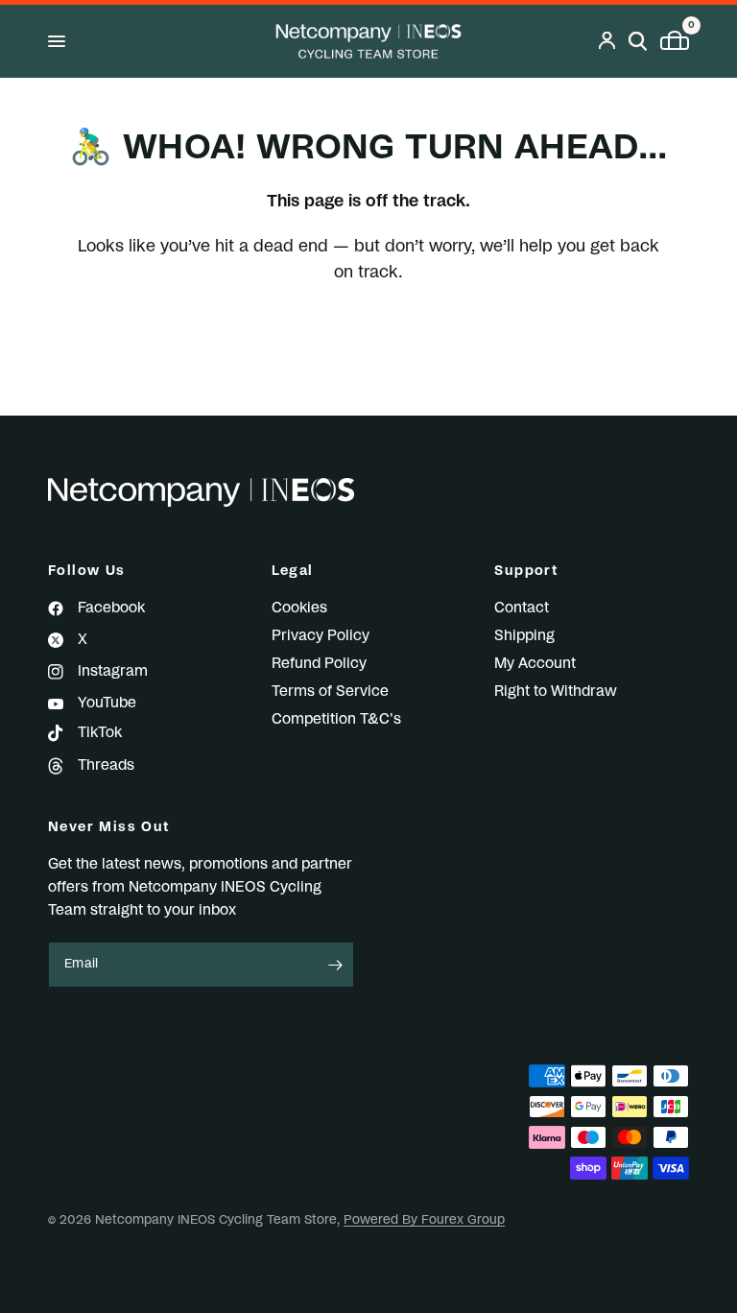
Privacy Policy (320, 636)
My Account (535, 663)
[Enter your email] (335, 965)
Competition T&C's (336, 719)
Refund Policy (319, 663)
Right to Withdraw (555, 691)
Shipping (524, 636)
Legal (293, 571)
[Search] (638, 41)
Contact (521, 608)
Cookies (299, 608)
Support (526, 571)
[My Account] (607, 41)
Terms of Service (330, 691)
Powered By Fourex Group (424, 1220)
